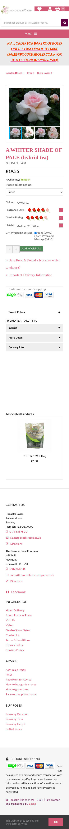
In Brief (12, 327)
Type (29, 72)
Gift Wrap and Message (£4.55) (44, 237)
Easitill (33, 803)
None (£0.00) (44, 232)
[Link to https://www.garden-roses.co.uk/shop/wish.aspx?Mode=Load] (39, 9)
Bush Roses (43, 72)
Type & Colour (16, 312)
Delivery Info (16, 347)
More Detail (15, 337)
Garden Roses (14, 72)
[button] (34, 107)
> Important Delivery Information (29, 274)
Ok (56, 822)
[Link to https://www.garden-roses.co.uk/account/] (50, 9)
